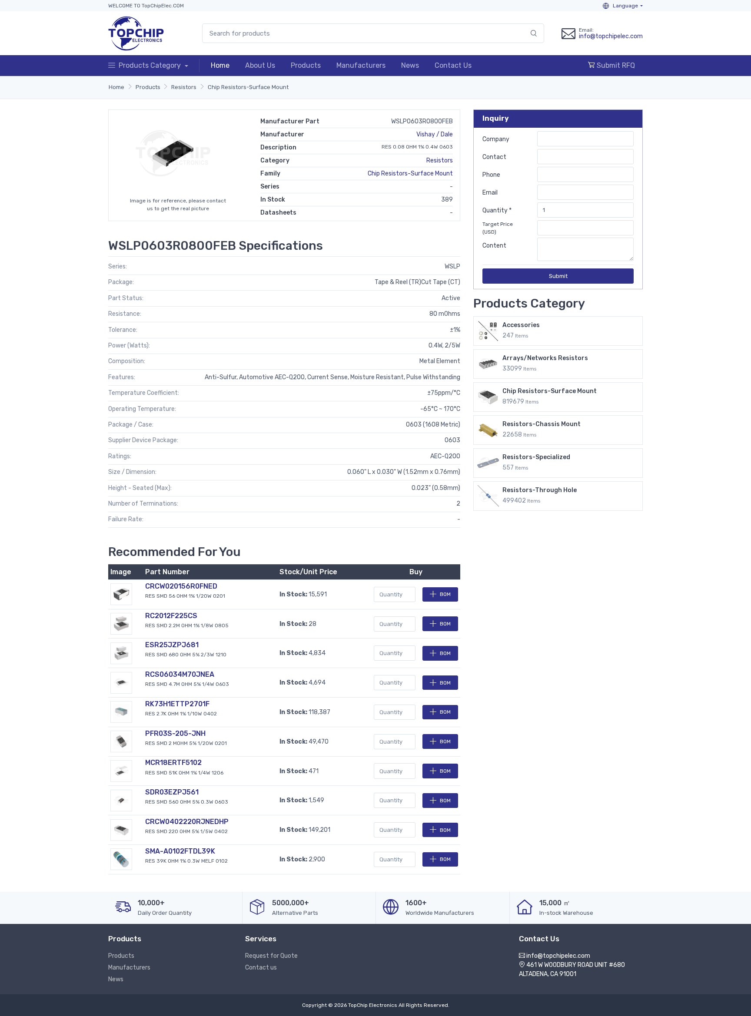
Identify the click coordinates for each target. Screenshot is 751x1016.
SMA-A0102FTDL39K (180, 851)
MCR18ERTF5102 (173, 762)
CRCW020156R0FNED (181, 586)
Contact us (261, 967)
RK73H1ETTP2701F (177, 704)
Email (490, 192)
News (410, 65)
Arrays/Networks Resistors (545, 358)
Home (220, 65)
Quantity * (497, 210)
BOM (445, 594)
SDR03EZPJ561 (172, 792)
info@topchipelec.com (611, 36)
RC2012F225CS (171, 616)
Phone (491, 175)
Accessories (521, 325)
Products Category (151, 65)
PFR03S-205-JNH (175, 733)
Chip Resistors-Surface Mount (248, 87)
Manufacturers (360, 65)
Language (624, 6)
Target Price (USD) (497, 228)
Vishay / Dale (434, 134)
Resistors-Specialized (536, 457)
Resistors (183, 87)
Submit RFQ (615, 65)
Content (494, 245)
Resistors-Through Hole (539, 490)
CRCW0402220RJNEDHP (187, 821)
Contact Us (453, 65)
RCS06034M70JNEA (179, 674)
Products (306, 65)
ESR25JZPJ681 (172, 645)
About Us (260, 65)
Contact (494, 157)
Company (495, 139)
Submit (558, 276)
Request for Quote (271, 956)
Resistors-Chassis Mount (541, 424)
